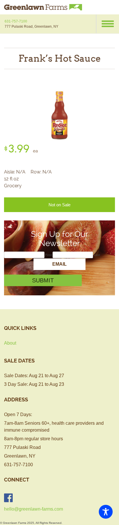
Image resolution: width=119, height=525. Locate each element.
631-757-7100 (16, 21)
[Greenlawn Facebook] (8, 497)
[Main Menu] (107, 23)
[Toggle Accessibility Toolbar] (105, 511)
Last (97, 254)
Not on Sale (59, 204)
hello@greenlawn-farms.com (33, 509)
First (48, 254)
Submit (43, 280)
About (10, 343)
